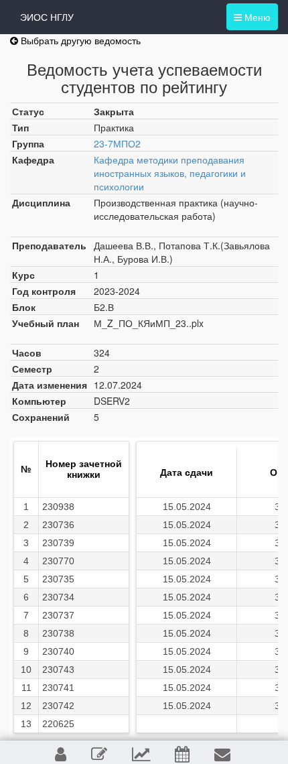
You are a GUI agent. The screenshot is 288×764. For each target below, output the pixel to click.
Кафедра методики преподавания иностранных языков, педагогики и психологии (170, 173)
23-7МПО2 (117, 143)
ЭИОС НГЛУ (47, 16)
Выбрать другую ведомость (79, 40)
